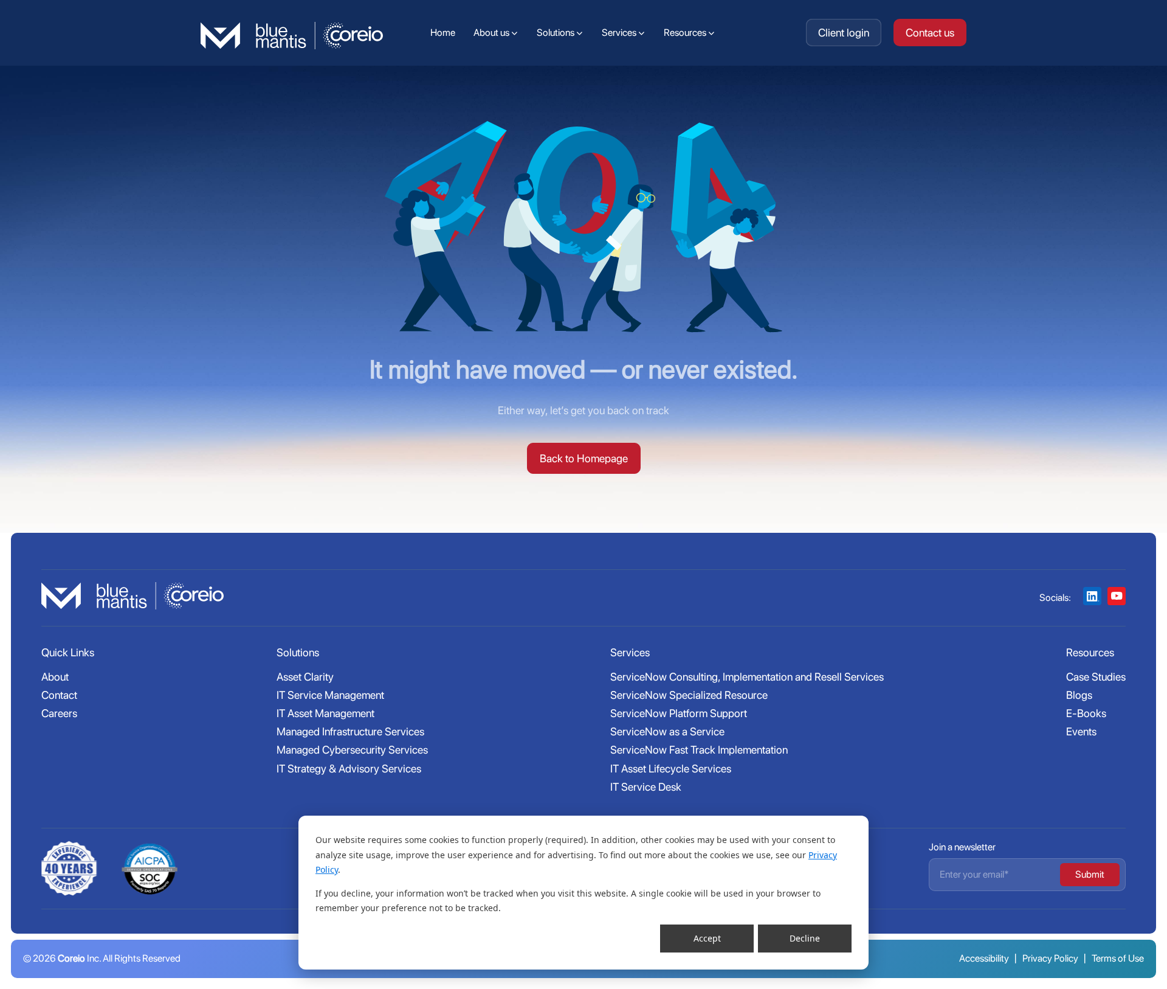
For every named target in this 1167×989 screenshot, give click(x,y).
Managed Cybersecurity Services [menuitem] (352, 749)
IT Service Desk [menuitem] (645, 786)
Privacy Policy (1050, 958)
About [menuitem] (55, 676)
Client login (843, 32)
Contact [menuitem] (59, 695)
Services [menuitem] (619, 32)
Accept (707, 938)
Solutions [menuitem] (555, 32)
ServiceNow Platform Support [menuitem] (678, 713)
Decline (805, 938)
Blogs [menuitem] (1079, 695)
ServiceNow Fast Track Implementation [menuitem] (699, 749)
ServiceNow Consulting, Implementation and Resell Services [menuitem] (747, 676)
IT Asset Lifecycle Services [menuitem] (670, 768)
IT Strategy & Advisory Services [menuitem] (349, 768)
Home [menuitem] (442, 32)
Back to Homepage (584, 458)
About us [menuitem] (491, 32)
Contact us (930, 32)
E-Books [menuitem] (1086, 713)
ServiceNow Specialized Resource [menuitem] (689, 695)
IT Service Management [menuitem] (330, 695)
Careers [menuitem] (59, 713)
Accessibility (984, 958)
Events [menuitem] (1081, 731)
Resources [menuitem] (685, 32)
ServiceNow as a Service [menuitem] (667, 731)
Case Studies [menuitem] (1096, 676)
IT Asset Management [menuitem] (325, 713)
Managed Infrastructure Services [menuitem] (350, 731)
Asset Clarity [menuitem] (305, 676)
